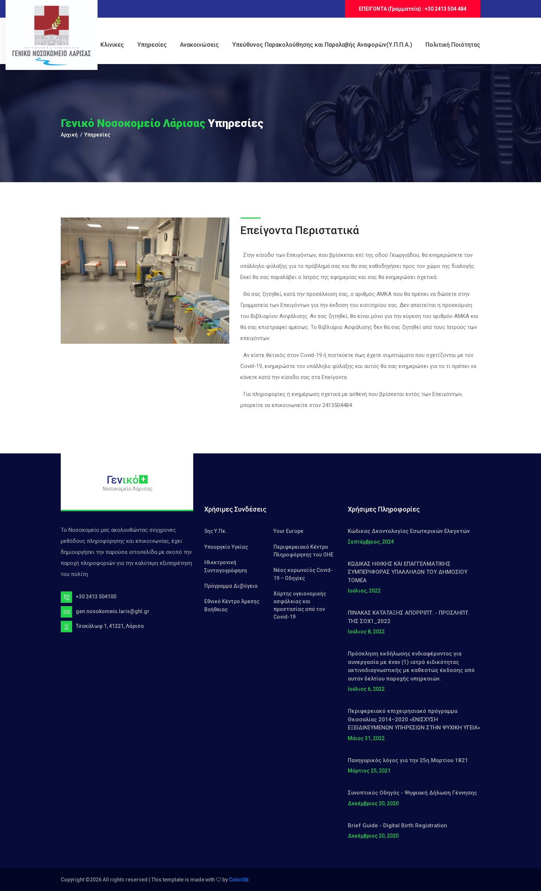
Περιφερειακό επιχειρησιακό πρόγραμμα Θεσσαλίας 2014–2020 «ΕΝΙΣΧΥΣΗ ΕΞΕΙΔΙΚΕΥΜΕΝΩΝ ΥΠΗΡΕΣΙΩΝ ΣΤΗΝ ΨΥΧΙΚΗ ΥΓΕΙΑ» (414, 719)
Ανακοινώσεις (199, 44)
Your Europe (288, 531)
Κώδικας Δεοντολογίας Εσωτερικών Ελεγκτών (409, 531)
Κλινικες (112, 44)
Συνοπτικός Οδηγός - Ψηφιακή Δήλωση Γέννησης (412, 792)
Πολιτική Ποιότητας (452, 44)
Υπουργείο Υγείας (226, 547)
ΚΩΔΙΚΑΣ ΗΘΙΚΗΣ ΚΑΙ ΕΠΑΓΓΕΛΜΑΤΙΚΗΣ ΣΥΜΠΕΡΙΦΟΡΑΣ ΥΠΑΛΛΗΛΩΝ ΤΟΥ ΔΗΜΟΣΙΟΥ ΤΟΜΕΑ (407, 572)
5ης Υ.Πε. (215, 531)
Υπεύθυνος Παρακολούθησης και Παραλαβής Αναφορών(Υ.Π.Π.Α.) (322, 44)
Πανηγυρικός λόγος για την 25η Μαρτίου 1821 (408, 760)
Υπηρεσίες (152, 44)
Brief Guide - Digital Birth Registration (397, 825)
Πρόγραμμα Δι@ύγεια (231, 586)
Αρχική (69, 135)
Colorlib (238, 880)
